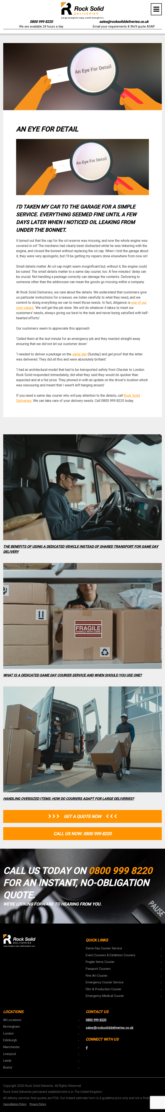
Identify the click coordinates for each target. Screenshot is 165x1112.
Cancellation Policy (14, 1104)
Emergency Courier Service (105, 982)
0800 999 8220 (41, 22)
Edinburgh (10, 1040)
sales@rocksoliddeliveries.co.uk (123, 22)
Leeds (7, 1061)
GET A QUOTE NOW (83, 816)
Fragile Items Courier (100, 962)
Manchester (11, 1047)
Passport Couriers (98, 969)
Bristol (7, 1067)
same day (79, 354)
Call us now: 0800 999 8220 (82, 833)
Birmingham (11, 1027)
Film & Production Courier (103, 989)
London (8, 1033)
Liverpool (9, 1054)
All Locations (12, 1020)
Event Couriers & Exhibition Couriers (110, 955)
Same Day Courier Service (104, 948)
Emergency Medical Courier (105, 996)
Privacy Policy (37, 1104)
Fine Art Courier (96, 976)
